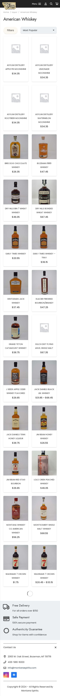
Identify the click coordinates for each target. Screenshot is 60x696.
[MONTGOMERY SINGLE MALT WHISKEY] (44, 497)
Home (6, 12)
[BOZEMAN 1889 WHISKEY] (44, 136)
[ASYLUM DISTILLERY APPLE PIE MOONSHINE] (15, 38)
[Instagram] (6, 675)
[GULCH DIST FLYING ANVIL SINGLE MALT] (44, 317)
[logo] (9, 4)
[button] (51, 4)
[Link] (46, 4)
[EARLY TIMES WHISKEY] (15, 226)
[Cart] (57, 3)
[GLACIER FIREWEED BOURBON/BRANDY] (44, 271)
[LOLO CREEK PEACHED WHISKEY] (44, 452)
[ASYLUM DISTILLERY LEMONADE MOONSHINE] (44, 38)
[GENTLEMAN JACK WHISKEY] (15, 271)
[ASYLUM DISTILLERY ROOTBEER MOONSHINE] (15, 87)
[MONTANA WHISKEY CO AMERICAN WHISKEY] (15, 497)
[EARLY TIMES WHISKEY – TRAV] (44, 226)
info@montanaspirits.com (22, 667)
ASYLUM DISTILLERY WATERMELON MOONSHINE (44, 118)
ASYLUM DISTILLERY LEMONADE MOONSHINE (44, 69)
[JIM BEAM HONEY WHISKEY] (44, 407)
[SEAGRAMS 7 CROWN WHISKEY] (15, 546)
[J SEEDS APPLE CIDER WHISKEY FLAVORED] (15, 362)
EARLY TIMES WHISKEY (16, 253)
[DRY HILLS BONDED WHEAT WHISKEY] (44, 181)
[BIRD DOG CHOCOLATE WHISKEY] (15, 136)
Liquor (14, 12)
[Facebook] (14, 675)
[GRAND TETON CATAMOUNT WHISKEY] (15, 317)
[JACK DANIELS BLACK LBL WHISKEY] (44, 362)
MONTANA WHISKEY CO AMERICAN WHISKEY (15, 528)
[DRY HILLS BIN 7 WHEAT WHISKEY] (15, 181)
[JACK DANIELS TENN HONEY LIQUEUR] (15, 407)
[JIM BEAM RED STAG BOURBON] (15, 452)
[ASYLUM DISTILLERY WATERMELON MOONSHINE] (44, 87)
